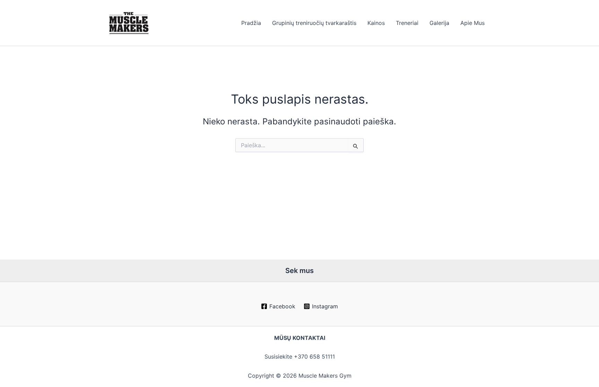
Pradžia (251, 22)
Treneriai (407, 22)
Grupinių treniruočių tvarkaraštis (314, 22)
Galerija (439, 22)
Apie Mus (472, 22)
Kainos (376, 22)
